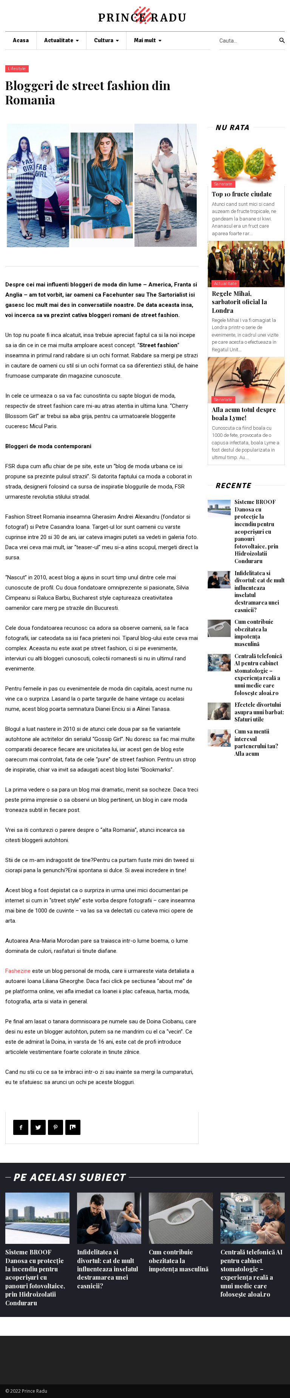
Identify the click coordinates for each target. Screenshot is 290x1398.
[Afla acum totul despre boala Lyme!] (246, 380)
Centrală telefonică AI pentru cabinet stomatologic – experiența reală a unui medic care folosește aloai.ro (258, 674)
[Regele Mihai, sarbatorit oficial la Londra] (246, 264)
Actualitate (225, 283)
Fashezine (18, 971)
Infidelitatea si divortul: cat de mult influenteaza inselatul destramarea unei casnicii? (107, 1269)
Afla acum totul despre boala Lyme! (244, 414)
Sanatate (223, 184)
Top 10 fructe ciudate (242, 194)
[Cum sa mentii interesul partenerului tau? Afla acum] (219, 738)
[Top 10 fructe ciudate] (246, 165)
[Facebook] (20, 1127)
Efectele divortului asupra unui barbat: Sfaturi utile (259, 712)
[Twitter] (38, 1127)
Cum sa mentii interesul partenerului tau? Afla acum (256, 742)
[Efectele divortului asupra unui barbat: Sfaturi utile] (219, 711)
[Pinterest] (55, 1127)
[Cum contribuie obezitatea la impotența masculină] (219, 628)
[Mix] (72, 1127)
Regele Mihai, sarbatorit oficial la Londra (239, 301)
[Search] (282, 41)
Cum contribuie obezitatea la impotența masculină (253, 633)
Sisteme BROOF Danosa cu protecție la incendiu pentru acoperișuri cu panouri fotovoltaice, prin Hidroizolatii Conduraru (256, 531)
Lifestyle (17, 68)
